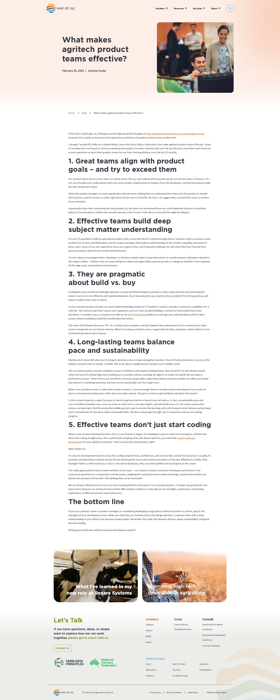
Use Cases (197, 8)
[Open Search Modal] (230, 8)
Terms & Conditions (174, 692)
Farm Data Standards (211, 645)
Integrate (150, 624)
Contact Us (62, 648)
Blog (84, 113)
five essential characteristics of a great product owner (175, 133)
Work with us (151, 669)
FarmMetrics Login (180, 675)
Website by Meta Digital (216, 692)
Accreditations (205, 669)
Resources (204, 664)
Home (71, 113)
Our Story (176, 669)
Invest (148, 664)
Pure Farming (139, 314)
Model (148, 636)
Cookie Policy (193, 692)
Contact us (150, 675)
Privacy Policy (155, 692)
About (214, 8)
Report (149, 642)
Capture (149, 630)
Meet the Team (179, 664)
